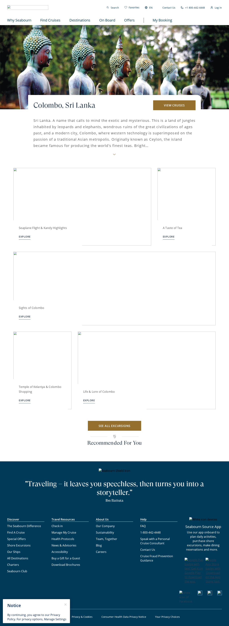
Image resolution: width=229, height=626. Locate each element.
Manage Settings (55, 619)
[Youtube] (200, 594)
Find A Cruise (16, 532)
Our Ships (13, 552)
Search (115, 7)
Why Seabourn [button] (19, 20)
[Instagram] (210, 594)
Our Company (105, 526)
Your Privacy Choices (167, 616)
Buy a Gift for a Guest (66, 558)
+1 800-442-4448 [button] (195, 7)
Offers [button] (129, 20)
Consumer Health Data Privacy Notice (123, 616)
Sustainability (105, 532)
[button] (27, 7)
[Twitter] (219, 594)
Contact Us (168, 7)
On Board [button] (107, 20)
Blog (99, 545)
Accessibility (60, 552)
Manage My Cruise (64, 532)
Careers (101, 552)
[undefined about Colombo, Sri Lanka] (114, 155)
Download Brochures (66, 565)
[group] (82, 206)
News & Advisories (64, 545)
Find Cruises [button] (50, 20)
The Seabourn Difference (24, 526)
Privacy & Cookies (82, 616)
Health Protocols (63, 539)
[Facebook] (185, 601)
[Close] (65, 604)
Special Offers (16, 539)
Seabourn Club (17, 571)
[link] (131, 7)
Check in (57, 526)
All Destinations (17, 558)
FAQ (143, 526)
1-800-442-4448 (150, 532)
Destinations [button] (79, 20)
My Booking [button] (162, 20)
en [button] (151, 7)
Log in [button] (218, 7)
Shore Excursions (19, 545)
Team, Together (106, 539)
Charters (13, 565)
